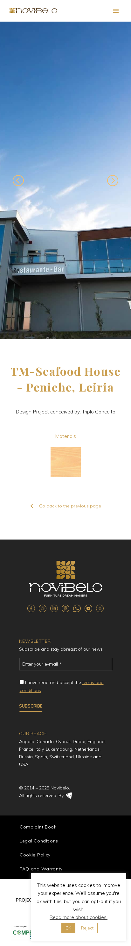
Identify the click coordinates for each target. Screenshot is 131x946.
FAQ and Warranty (41, 869)
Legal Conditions (39, 841)
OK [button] (68, 927)
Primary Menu (115, 11)
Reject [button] (87, 927)
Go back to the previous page (70, 506)
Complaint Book (38, 827)
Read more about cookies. (78, 917)
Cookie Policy (35, 855)
